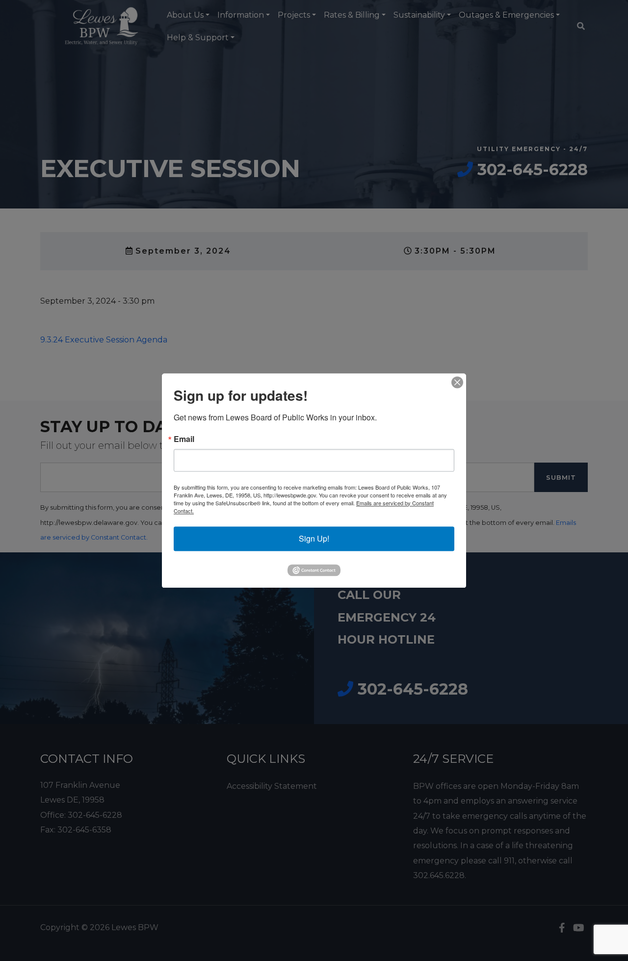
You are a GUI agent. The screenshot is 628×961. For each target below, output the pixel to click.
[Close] (457, 382)
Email (184, 439)
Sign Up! (314, 538)
